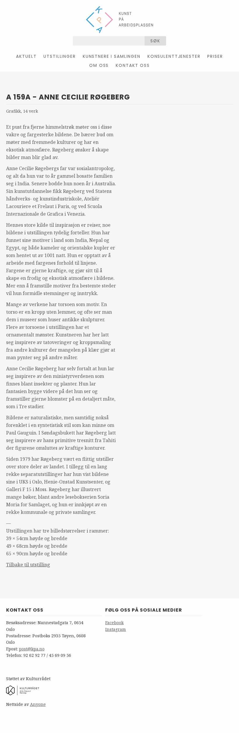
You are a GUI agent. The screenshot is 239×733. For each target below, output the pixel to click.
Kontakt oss (133, 65)
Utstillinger (59, 56)
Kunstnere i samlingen (111, 56)
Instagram (115, 629)
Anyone (38, 704)
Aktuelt (26, 56)
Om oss (99, 65)
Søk (155, 41)
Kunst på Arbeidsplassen (119, 19)
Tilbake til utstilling (28, 564)
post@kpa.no (32, 649)
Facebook (114, 622)
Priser (215, 56)
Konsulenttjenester (174, 56)
